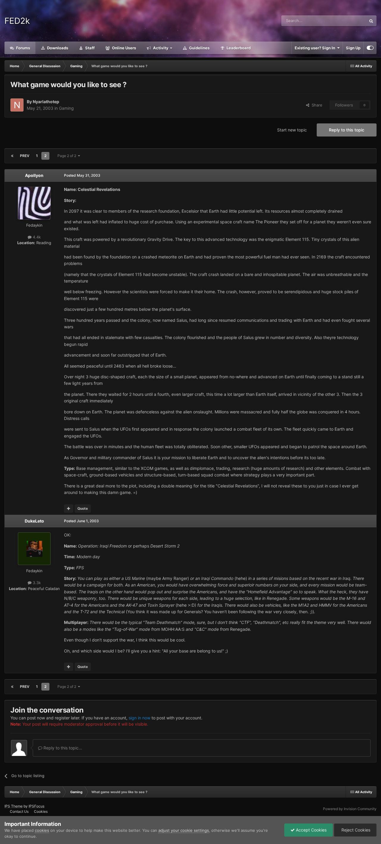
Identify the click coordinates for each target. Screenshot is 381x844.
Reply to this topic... (62, 747)
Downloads (57, 48)
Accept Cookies (311, 829)
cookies (42, 830)
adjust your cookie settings (183, 830)
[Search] (371, 20)
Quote (82, 508)
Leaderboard (238, 48)
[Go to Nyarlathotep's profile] (17, 105)
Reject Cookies (355, 829)
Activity (160, 48)
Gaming (66, 108)
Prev (24, 155)
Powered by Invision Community (350, 809)
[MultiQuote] (68, 508)
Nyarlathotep (46, 101)
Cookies (41, 811)
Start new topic (292, 129)
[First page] (12, 156)
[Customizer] (370, 48)
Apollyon (34, 175)
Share (315, 105)
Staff (89, 48)
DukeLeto (34, 520)
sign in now (139, 717)
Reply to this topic (346, 129)
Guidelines (199, 48)
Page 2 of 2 (67, 155)
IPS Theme (13, 806)
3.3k (36, 582)
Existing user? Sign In (316, 48)
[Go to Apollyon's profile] (34, 203)
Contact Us (19, 811)
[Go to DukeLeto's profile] (34, 548)
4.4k (36, 237)
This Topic (349, 20)
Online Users (123, 48)
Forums (22, 48)
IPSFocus (36, 806)
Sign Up (353, 48)
